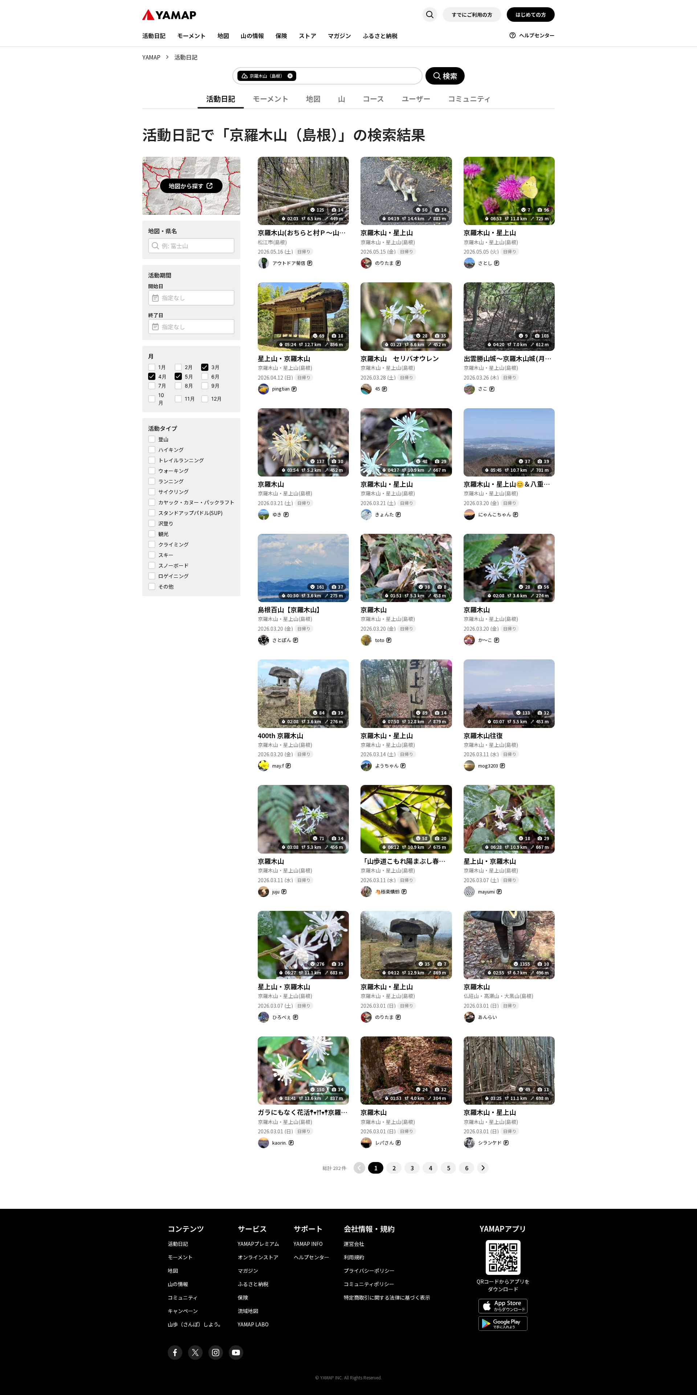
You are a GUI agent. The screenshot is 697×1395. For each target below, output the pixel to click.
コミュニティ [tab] (469, 98)
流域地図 (248, 1310)
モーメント (191, 35)
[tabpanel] (348, 641)
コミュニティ (183, 1297)
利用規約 (354, 1257)
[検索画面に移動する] (430, 14)
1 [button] (376, 1167)
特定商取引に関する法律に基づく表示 (387, 1297)
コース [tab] (373, 98)
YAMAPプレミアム (258, 1243)
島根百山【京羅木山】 (290, 609)
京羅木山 (271, 483)
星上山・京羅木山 (284, 358)
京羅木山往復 (483, 735)
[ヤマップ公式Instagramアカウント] (215, 1352)
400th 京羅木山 (280, 735)
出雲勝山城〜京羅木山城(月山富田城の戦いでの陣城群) (544, 358)
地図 (223, 35)
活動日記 (154, 35)
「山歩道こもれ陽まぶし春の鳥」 (409, 861)
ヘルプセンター (537, 35)
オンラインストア (258, 1257)
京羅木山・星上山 (386, 232)
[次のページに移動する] (483, 1168)
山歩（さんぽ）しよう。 (195, 1324)
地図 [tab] (313, 98)
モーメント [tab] (271, 98)
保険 (281, 35)
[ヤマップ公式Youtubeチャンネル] (236, 1352)
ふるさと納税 (380, 35)
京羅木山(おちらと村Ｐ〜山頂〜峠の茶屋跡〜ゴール (334, 232)
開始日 (155, 286)
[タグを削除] (290, 75)
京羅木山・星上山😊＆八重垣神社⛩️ (517, 483)
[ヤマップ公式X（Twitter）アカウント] (195, 1352)
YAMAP (151, 57)
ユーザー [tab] (416, 98)
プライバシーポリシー (369, 1270)
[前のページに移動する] (359, 1168)
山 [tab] (341, 98)
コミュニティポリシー (369, 1284)
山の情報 (252, 35)
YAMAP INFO (308, 1243)
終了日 (155, 315)
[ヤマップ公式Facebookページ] (175, 1352)
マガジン (339, 35)
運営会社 (354, 1243)
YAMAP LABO (253, 1324)
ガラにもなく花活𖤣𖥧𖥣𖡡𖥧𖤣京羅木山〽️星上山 (320, 1112)
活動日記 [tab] (220, 98)
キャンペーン (183, 1310)
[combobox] (353, 75)
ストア (307, 35)
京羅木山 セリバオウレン (399, 358)
